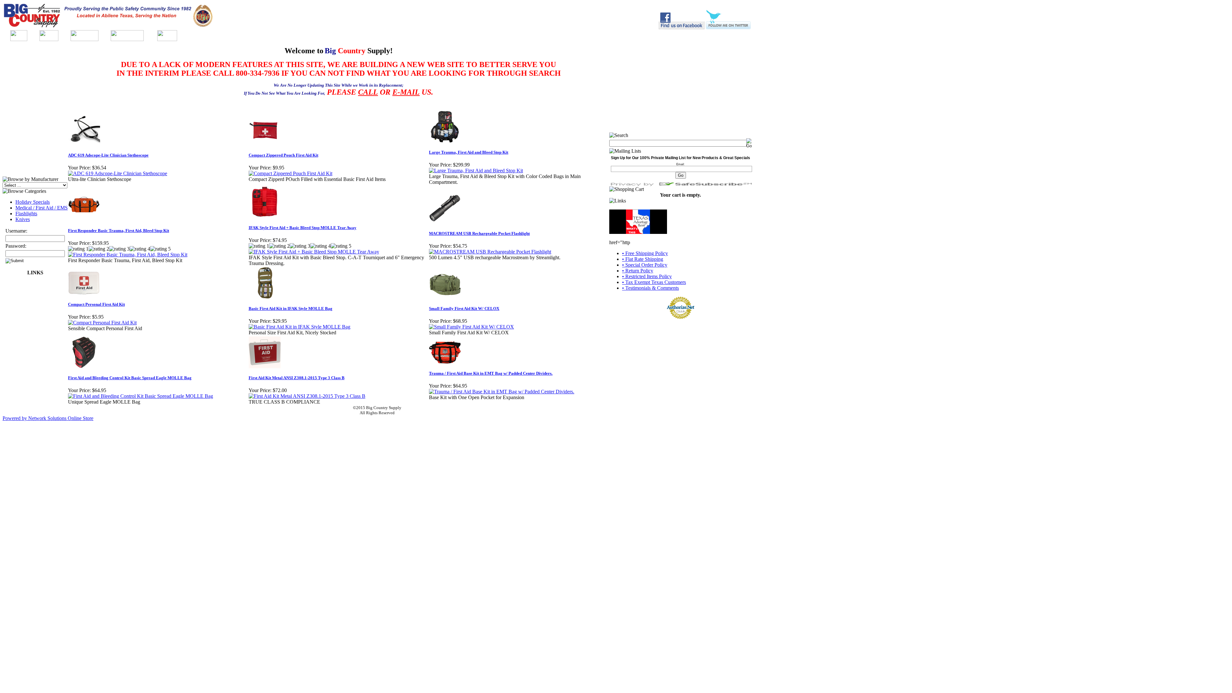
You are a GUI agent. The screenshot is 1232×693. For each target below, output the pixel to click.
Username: (16, 231)
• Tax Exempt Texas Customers (654, 282)
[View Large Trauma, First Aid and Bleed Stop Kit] (476, 170)
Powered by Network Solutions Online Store (48, 418)
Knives (22, 219)
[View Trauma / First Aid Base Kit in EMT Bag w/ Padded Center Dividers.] (501, 391)
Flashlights (26, 213)
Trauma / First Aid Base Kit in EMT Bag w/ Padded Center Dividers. (490, 373)
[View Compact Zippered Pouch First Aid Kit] (290, 173)
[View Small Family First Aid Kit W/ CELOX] (471, 326)
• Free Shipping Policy (645, 253)
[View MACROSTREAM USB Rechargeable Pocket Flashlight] (490, 251)
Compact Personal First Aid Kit (96, 304)
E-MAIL (406, 92)
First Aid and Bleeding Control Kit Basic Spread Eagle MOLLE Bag (130, 377)
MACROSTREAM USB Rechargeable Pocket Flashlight (479, 233)
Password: (15, 246)
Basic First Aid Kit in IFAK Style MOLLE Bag (290, 308)
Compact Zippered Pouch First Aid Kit (283, 155)
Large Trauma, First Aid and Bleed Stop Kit (468, 152)
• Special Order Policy (644, 265)
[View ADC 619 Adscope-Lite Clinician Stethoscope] (117, 173)
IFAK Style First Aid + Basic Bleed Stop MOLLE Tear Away (302, 227)
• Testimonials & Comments (650, 288)
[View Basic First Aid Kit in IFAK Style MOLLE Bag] (299, 326)
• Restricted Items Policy (647, 276)
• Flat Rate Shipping (642, 259)
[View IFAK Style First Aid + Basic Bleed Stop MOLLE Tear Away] (314, 251)
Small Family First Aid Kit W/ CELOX (464, 308)
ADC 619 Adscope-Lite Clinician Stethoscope (108, 155)
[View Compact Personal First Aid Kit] (102, 322)
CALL (368, 92)
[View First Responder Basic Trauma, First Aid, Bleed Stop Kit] (127, 254)
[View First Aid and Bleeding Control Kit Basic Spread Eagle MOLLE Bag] (140, 396)
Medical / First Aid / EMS (41, 207)
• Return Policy (637, 270)
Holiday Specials (32, 202)
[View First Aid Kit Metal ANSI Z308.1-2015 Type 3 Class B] (307, 396)
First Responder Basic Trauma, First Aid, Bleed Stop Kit (118, 230)
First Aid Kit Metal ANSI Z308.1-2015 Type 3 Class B (297, 377)
